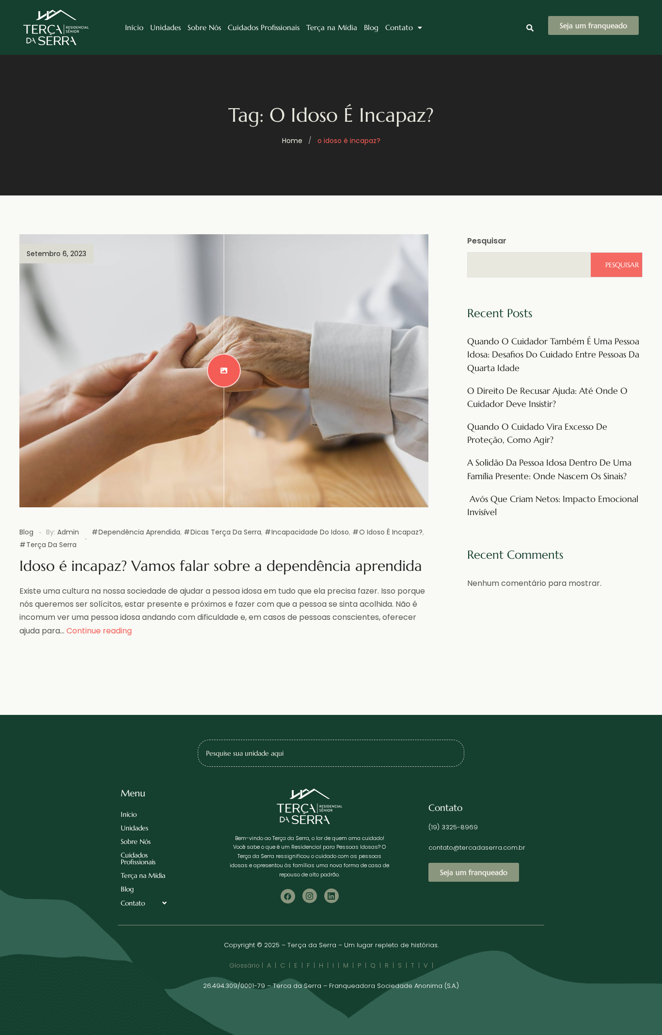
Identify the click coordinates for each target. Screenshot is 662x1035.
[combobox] (331, 753)
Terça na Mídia (331, 27)
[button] (404, 27)
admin (68, 532)
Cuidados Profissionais (263, 27)
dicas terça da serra (225, 532)
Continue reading (99, 630)
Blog (371, 27)
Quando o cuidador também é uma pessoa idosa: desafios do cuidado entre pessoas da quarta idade (553, 354)
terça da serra (51, 545)
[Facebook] (288, 896)
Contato (399, 27)
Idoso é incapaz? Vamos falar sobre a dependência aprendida (220, 566)
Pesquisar (486, 240)
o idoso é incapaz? (391, 532)
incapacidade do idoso (310, 532)
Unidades (165, 27)
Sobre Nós (204, 27)
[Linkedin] (331, 896)
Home (292, 141)
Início (134, 27)
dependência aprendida (139, 532)
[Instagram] (309, 896)
